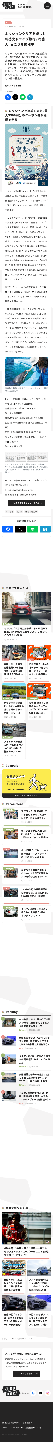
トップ (5, 1338)
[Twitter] (15, 97)
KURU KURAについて (11, 1422)
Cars (12, 1338)
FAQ (39, 1427)
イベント (10, 512)
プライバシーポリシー (11, 1427)
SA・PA (19, 512)
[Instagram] (48, 1393)
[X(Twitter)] (40, 1393)
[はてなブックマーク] (30, 97)
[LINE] (23, 97)
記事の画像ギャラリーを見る (27, 502)
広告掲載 (26, 1422)
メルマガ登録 (26, 1373)
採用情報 (29, 1427)
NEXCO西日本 (31, 512)
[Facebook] (8, 97)
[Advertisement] (26, 946)
